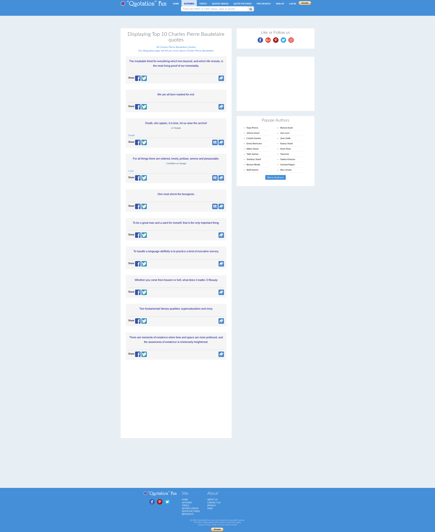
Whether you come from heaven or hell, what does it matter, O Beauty (176, 280)
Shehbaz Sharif (254, 159)
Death (131, 135)
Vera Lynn (285, 133)
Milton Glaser (253, 149)
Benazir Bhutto (253, 164)
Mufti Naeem (252, 170)
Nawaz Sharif (286, 143)
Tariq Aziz (284, 154)
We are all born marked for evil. (176, 94)
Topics (203, 4)
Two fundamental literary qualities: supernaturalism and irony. (176, 308)
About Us (212, 499)
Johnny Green (253, 133)
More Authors (275, 177)
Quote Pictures (243, 4)
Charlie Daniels (254, 138)
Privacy (211, 505)
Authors (189, 4)
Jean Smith (285, 138)
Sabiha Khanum (287, 159)
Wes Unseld (285, 170)
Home (176, 4)
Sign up (280, 4)
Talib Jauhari (252, 154)
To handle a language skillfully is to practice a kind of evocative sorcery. (176, 251)
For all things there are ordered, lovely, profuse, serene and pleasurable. (176, 158)
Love (131, 170)
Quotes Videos (220, 4)
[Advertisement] (275, 84)
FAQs (210, 508)
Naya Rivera (252, 128)
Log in (292, 4)
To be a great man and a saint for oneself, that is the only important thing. (176, 222)
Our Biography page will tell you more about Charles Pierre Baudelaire (176, 50)
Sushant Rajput (287, 164)
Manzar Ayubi (286, 128)
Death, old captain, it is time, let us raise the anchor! (176, 123)
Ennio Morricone (254, 143)
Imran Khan (285, 149)
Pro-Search (264, 4)
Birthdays (187, 514)
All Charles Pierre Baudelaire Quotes (176, 47)
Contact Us (213, 502)
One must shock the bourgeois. (176, 194)
